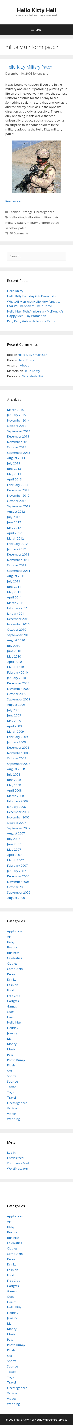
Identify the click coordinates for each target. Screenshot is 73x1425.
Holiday (12, 1028)
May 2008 (14, 785)
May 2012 (14, 528)
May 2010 (14, 656)
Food (10, 990)
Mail (10, 1039)
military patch (15, 223)
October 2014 (16, 426)
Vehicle (12, 1108)
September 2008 (18, 764)
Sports (11, 1076)
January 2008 (16, 807)
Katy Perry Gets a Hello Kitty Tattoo (31, 321)
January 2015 (16, 415)
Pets (10, 1055)
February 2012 (17, 544)
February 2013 (17, 485)
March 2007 (15, 860)
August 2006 (16, 898)
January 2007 (16, 871)
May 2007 (14, 849)
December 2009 (18, 683)
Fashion (14, 212)
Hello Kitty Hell (36, 10)
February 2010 (17, 672)
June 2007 (14, 844)
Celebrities (14, 958)
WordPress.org (17, 1168)
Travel (11, 1097)
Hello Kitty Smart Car (32, 355)
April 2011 (14, 597)
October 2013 (16, 447)
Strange (27, 212)
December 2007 (18, 812)
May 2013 (14, 474)
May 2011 (14, 592)
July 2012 (13, 517)
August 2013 (16, 458)
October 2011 (16, 565)
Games (12, 1006)
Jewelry (12, 1033)
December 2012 (18, 490)
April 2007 (14, 855)
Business (13, 953)
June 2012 (14, 522)
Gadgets (13, 1001)
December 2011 (18, 554)
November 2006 (18, 882)
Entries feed (15, 1158)
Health (11, 1017)
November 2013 (18, 442)
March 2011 (15, 603)
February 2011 (17, 608)
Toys (10, 1092)
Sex (9, 1071)
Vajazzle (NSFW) (33, 376)
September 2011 (18, 571)
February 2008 (17, 801)
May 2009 (14, 721)
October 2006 (16, 887)
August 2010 (16, 640)
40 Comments (19, 233)
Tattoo (11, 1087)
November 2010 (18, 624)
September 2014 (18, 431)
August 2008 (16, 769)
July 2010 (13, 646)
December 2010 (18, 619)
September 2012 (18, 506)
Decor (11, 974)
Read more (13, 201)
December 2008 (18, 747)
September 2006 (18, 892)
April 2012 (14, 533)
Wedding (13, 1119)
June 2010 (14, 651)
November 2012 (18, 495)
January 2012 (16, 549)
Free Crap (14, 996)
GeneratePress (57, 1419)
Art (9, 937)
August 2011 (16, 576)
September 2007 (18, 828)
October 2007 (16, 823)
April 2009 (14, 726)
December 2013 (18, 436)
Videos (11, 1114)
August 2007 (16, 833)
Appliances (15, 931)
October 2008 (16, 758)
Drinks (11, 979)
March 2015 (15, 410)
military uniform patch (43, 223)
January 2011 (16, 613)
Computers (15, 969)
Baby (10, 942)
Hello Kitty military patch (42, 217)
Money (12, 1044)
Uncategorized (44, 212)
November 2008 (18, 753)
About (24, 365)
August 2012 (16, 511)
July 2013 (13, 463)
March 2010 (15, 667)
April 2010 (14, 662)
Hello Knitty (15, 291)
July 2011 (13, 581)
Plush (11, 1065)
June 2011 (14, 587)
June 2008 (14, 780)
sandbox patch (15, 228)
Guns (10, 1012)
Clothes (12, 963)
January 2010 (16, 678)
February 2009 (17, 737)
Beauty (12, 947)
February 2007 (17, 865)
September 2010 (18, 635)
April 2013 (14, 479)
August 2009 (16, 705)
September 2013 (18, 453)
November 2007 (18, 817)
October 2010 (16, 629)
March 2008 (15, 796)
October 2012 (16, 501)
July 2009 (13, 710)
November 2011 (18, 560)
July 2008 (13, 774)
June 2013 (14, 469)
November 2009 (18, 689)
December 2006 (18, 876)
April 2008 (14, 790)
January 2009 (16, 742)
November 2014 (18, 420)
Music (11, 1049)
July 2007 (13, 839)
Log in (11, 1152)
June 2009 (14, 715)
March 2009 (15, 731)
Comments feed (18, 1163)
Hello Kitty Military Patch (28, 67)
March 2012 (15, 538)
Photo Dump (16, 1060)
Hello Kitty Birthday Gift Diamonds (31, 296)
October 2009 (16, 694)
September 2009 (18, 699)
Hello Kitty (16, 217)
